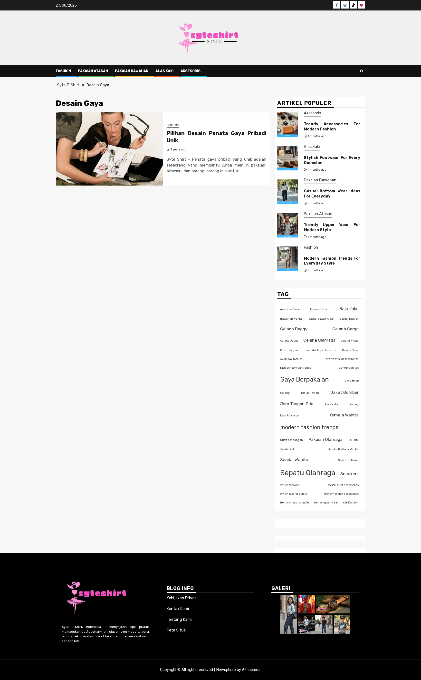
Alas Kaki (164, 71)
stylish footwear (290, 485)
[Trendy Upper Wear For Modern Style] (287, 225)
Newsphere (226, 669)
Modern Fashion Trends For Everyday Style (332, 261)
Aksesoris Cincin (290, 309)
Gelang (285, 392)
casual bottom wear (321, 318)
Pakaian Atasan (93, 71)
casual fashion (349, 318)
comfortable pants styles (320, 350)
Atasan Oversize (320, 309)
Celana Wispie (350, 340)
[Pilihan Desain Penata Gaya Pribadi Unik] (109, 149)
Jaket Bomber (344, 392)
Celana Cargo (345, 328)
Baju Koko (349, 308)
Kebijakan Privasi (182, 598)
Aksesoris (191, 71)
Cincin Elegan (289, 350)
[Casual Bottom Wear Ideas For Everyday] (287, 191)
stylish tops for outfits (293, 493)
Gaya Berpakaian (304, 379)
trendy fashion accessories (341, 493)
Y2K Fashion (350, 502)
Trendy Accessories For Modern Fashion (332, 126)
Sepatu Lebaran (348, 460)
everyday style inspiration (342, 359)
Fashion (63, 71)
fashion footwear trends (295, 367)
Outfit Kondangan (291, 440)
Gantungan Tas (349, 367)
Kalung (354, 404)
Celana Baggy (293, 328)
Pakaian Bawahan (131, 71)
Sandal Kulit (288, 449)
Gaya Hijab (351, 380)
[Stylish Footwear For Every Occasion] (287, 158)
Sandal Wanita (294, 459)
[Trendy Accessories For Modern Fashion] (287, 124)
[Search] (362, 71)
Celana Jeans (289, 340)
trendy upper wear (326, 502)
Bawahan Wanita (291, 318)
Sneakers (349, 473)
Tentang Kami (179, 619)
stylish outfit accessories (343, 485)
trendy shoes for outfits (294, 502)
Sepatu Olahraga (307, 473)
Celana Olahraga (319, 340)
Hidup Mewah (310, 392)
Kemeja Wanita (344, 414)
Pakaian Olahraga (325, 439)
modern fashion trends (309, 427)
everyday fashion (291, 359)
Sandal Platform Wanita (343, 449)
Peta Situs (176, 630)
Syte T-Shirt (68, 85)
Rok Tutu (353, 440)
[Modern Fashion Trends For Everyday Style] (287, 258)
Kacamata (331, 404)
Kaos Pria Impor (289, 415)
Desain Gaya (350, 350)
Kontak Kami (178, 608)
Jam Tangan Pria (296, 403)
